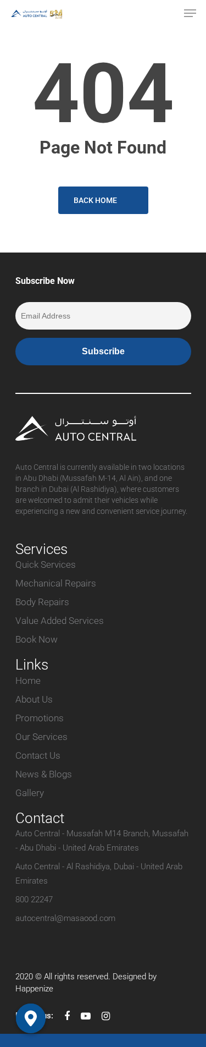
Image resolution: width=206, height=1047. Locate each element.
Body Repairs (42, 601)
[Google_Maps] (31, 1018)
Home (28, 680)
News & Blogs (43, 774)
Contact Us (37, 755)
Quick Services (45, 564)
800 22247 (34, 900)
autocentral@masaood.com (65, 918)
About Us (34, 699)
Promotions (39, 717)
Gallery (29, 792)
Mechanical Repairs (55, 583)
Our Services (41, 736)
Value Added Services (59, 620)
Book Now (36, 639)
